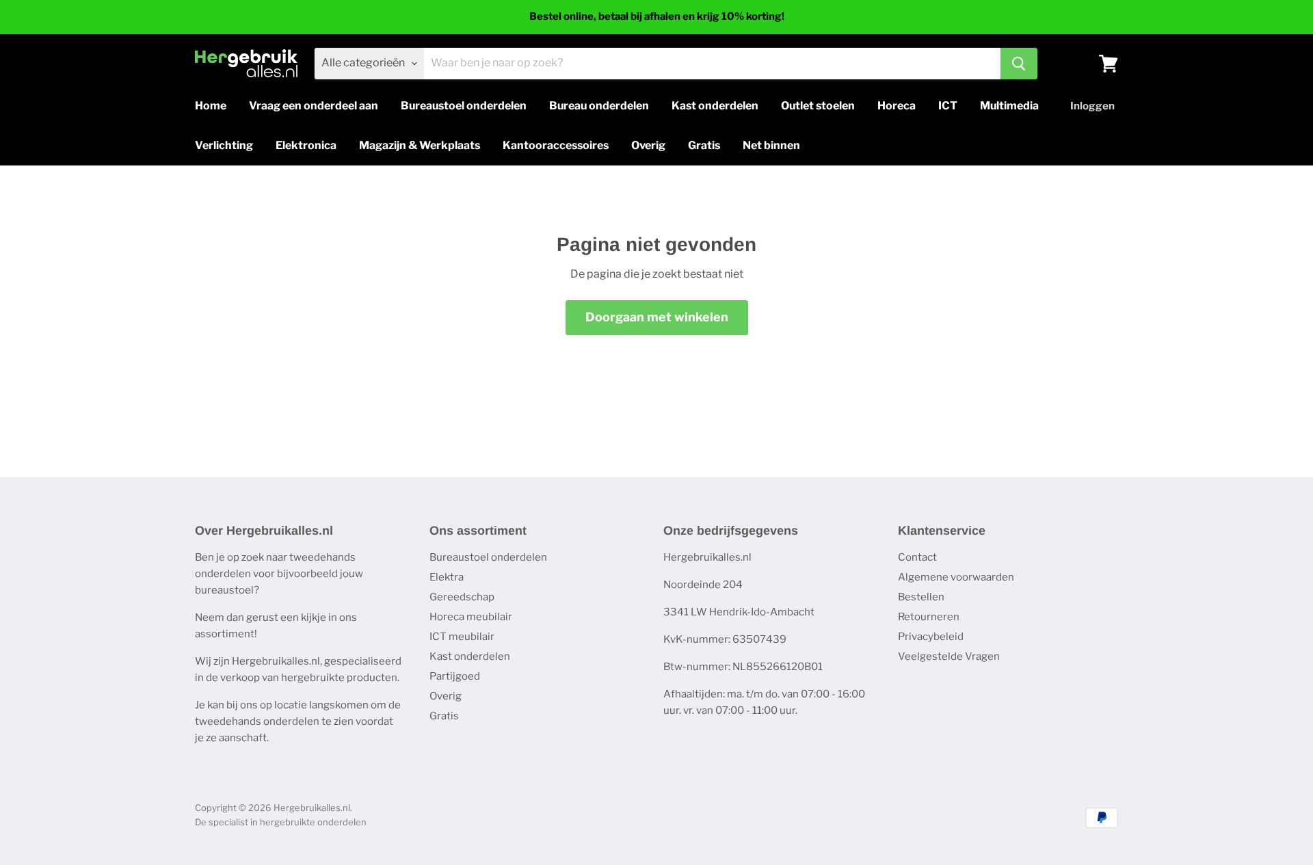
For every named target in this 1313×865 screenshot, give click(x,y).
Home (210, 105)
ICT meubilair (461, 636)
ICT (947, 105)
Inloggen (1092, 106)
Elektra (446, 577)
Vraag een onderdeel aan (313, 105)
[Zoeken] (1018, 63)
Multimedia (1009, 105)
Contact (917, 557)
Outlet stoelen (818, 105)
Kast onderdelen (715, 105)
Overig (648, 145)
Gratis (704, 145)
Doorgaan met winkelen (656, 317)
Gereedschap (461, 597)
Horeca (896, 105)
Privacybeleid (931, 636)
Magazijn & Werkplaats (419, 145)
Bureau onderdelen (599, 105)
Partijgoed (454, 676)
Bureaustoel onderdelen (464, 105)
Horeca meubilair (470, 617)
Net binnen (771, 145)
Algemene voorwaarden (956, 577)
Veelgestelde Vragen (949, 656)
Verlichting (224, 145)
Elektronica (306, 145)
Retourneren (928, 617)
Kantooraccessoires (556, 145)
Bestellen (921, 597)
